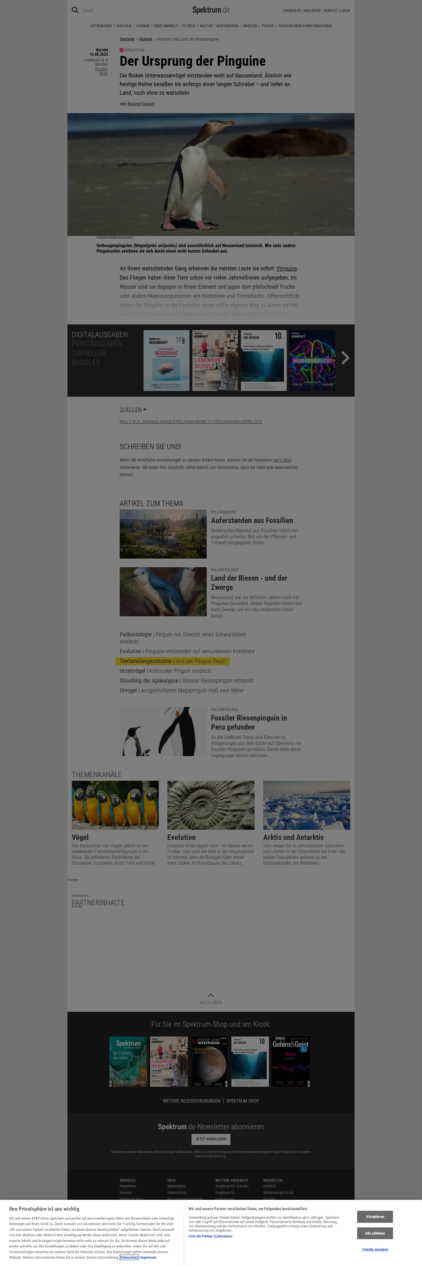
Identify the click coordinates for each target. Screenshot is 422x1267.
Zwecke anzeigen (375, 1249)
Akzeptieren (375, 1216)
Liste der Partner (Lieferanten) (210, 1236)
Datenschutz (129, 1257)
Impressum (148, 1257)
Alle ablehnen (375, 1233)
